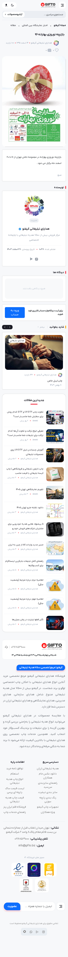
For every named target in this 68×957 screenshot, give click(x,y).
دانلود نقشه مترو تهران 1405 (30, 507)
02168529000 (18, 647)
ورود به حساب (15, 312)
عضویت (12, 906)
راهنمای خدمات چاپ (14, 812)
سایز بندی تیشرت (47, 792)
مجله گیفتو (60, 25)
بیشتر (42, 327)
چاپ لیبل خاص (54, 381)
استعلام (14, 774)
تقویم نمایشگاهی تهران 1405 (29, 489)
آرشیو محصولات (14, 14)
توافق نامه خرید (14, 768)
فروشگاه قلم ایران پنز (14, 807)
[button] (62, 5)
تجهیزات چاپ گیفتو (48, 807)
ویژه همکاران (48, 812)
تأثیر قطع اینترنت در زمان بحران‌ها (27, 619)
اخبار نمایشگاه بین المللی (35, 25)
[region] (34, 26)
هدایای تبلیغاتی (17, 340)
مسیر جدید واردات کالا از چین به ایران (25, 544)
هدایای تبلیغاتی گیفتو (41, 42)
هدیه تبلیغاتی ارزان (48, 768)
